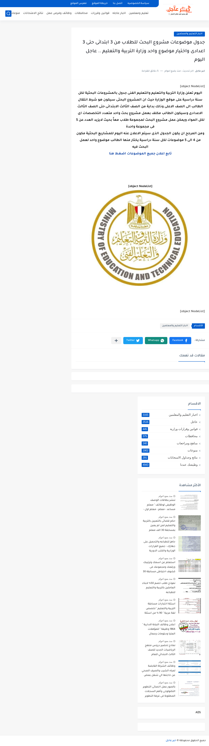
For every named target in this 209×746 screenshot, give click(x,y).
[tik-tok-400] (7, 3)
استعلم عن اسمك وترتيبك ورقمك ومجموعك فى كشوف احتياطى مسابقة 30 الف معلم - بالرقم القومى (159, 567)
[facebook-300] (14, 3)
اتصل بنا (117, 3)
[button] (180, 340)
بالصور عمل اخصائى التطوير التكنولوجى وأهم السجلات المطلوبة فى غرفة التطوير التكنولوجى (159, 692)
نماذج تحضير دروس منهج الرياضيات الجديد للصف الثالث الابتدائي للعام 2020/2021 (160, 650)
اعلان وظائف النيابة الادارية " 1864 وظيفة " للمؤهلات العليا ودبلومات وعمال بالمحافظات (158, 630)
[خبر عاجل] (178, 10)
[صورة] (189, 502)
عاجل (170, 421)
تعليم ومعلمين (139, 13)
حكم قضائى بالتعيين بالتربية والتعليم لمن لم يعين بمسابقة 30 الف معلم (159, 526)
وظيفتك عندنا (170, 464)
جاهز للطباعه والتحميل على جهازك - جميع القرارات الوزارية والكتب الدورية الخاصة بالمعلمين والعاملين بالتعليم (158, 547)
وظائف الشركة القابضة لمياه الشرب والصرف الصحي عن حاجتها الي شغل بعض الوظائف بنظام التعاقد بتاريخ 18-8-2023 (158, 671)
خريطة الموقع (100, 3)
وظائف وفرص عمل (59, 13)
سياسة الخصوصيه (138, 3)
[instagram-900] (42, 3)
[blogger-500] (21, 3)
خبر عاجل (171, 740)
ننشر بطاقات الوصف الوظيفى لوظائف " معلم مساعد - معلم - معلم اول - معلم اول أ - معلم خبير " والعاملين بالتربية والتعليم (159, 505)
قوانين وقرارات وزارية (170, 429)
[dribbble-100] (62, 3)
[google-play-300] (35, 3)
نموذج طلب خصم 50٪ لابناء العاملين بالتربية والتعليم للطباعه (158, 588)
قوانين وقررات (100, 13)
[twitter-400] (28, 3)
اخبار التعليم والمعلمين (189, 34)
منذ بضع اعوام (165, 496)
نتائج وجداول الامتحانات (170, 457)
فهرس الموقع (78, 3)
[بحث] (8, 13)
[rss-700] (55, 3)
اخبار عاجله (119, 13)
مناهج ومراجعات (170, 443)
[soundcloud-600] (49, 3)
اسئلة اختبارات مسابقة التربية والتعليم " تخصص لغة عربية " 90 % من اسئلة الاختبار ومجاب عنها (160, 609)
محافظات (81, 13)
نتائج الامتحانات (33, 13)
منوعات (15, 13)
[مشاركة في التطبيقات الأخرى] (116, 340)
